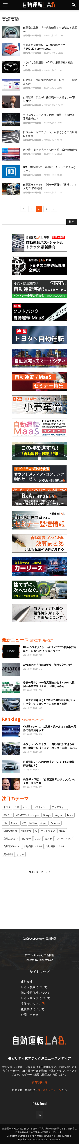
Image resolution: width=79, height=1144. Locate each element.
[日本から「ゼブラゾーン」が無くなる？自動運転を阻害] (11, 136)
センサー (26, 838)
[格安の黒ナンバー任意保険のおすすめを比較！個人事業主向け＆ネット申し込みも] (11, 687)
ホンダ (26, 807)
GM (5, 823)
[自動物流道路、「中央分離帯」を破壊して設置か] (11, 32)
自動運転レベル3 (33, 846)
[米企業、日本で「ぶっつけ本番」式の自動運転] (11, 154)
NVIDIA (33, 823)
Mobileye (26, 830)
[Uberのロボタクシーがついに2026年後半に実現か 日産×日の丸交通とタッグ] (11, 651)
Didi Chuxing (10, 830)
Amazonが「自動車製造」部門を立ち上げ (47, 664)
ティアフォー (59, 807)
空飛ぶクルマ (10, 838)
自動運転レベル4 (55, 846)
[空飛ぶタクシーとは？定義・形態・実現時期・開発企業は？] (11, 119)
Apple (43, 823)
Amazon (55, 823)
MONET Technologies (27, 815)
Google (47, 815)
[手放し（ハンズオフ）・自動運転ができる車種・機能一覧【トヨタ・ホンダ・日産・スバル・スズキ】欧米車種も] (11, 748)
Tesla (70, 815)
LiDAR (38, 838)
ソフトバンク (41, 807)
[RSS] (39, 1114)
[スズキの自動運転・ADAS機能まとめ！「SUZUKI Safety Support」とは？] (11, 49)
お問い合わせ (29, 1014)
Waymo (59, 815)
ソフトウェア (48, 830)
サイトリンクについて (35, 998)
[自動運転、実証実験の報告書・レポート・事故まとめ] (11, 84)
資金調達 (8, 854)
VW (24, 823)
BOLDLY (7, 815)
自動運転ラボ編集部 (32, 35)
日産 (16, 807)
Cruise (14, 823)
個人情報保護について (35, 992)
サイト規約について (34, 987)
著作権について (31, 1003)
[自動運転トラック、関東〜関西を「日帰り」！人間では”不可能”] (11, 189)
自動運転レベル (11, 846)
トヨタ (7, 807)
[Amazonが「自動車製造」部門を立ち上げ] (11, 669)
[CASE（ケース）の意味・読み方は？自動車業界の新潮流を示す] (11, 731)
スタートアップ (64, 838)
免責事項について (32, 1009)
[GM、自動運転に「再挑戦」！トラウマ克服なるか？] (11, 171)
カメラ (48, 838)
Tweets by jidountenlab (39, 959)
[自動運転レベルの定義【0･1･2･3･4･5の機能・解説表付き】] (11, 766)
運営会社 (27, 981)
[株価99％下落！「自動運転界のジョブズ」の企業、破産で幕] (11, 784)
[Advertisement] (39, 897)
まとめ (20, 854)
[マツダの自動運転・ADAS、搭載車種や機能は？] (11, 67)
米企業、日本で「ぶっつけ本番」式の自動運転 (50, 149)
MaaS (62, 830)
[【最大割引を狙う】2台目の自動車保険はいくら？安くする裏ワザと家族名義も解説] (11, 704)
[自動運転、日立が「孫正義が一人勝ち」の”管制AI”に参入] (11, 102)
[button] (74, 5)
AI (36, 830)
